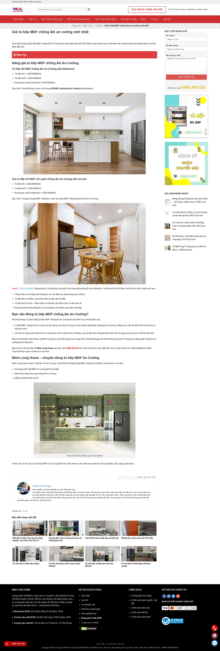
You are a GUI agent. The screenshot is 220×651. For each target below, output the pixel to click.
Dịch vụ (32, 19)
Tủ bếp (98, 26)
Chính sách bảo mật (140, 608)
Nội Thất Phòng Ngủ (51, 19)
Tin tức (154, 19)
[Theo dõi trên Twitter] (173, 596)
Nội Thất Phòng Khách (78, 19)
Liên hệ (167, 19)
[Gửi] (89, 10)
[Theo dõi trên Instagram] (169, 596)
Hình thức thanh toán (90, 609)
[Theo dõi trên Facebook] (164, 596)
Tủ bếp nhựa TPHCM (90, 623)
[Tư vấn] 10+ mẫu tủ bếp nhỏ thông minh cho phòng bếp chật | (188, 225)
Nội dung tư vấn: (173, 55)
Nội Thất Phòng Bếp (105, 19)
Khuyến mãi (111, 644)
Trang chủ (75, 26)
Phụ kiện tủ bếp (129, 19)
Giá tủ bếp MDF (26, 288)
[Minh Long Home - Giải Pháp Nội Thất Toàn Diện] (22, 9)
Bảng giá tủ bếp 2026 (91, 618)
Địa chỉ (121, 644)
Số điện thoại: (172, 45)
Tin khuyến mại (88, 605)
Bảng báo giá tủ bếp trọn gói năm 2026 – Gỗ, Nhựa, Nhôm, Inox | (189, 202)
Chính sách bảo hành (141, 617)
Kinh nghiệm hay (89, 613)
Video (143, 19)
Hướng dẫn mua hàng (141, 596)
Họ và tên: (170, 35)
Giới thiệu (19, 19)
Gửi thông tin (186, 77)
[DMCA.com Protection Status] (89, 628)
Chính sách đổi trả (139, 612)
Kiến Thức (88, 26)
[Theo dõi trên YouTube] (178, 596)
